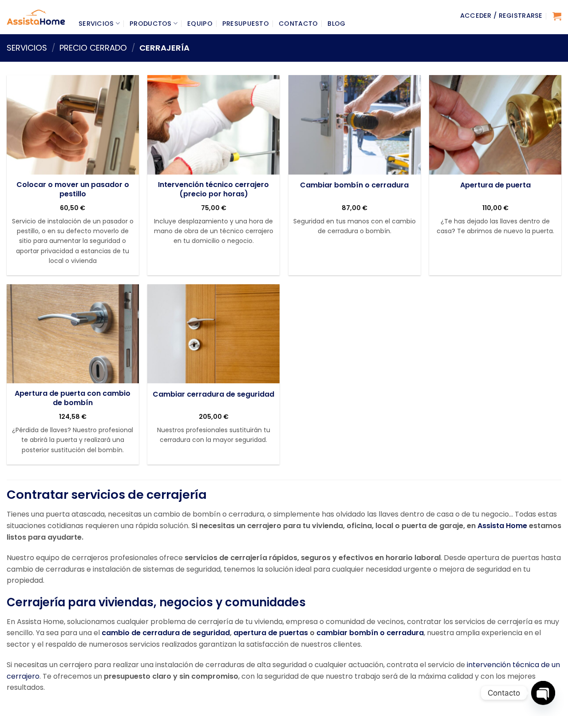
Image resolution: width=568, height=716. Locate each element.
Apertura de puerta (495, 185)
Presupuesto (245, 23)
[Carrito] (556, 16)
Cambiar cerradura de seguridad (213, 394)
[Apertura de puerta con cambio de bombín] (73, 333)
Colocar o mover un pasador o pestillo (72, 189)
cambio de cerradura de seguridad (166, 633)
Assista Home (502, 526)
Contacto (298, 23)
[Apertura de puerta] (495, 124)
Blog (336, 23)
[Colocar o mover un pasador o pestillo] (73, 124)
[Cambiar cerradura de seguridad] (213, 333)
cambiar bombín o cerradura (370, 633)
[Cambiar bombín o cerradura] (354, 124)
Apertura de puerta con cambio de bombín (72, 398)
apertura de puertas (270, 633)
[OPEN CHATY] (543, 693)
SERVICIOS (27, 47)
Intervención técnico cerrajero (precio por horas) (213, 189)
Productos (151, 23)
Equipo (200, 23)
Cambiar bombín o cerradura (354, 185)
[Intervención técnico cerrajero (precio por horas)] (213, 124)
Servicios (96, 23)
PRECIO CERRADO (93, 47)
